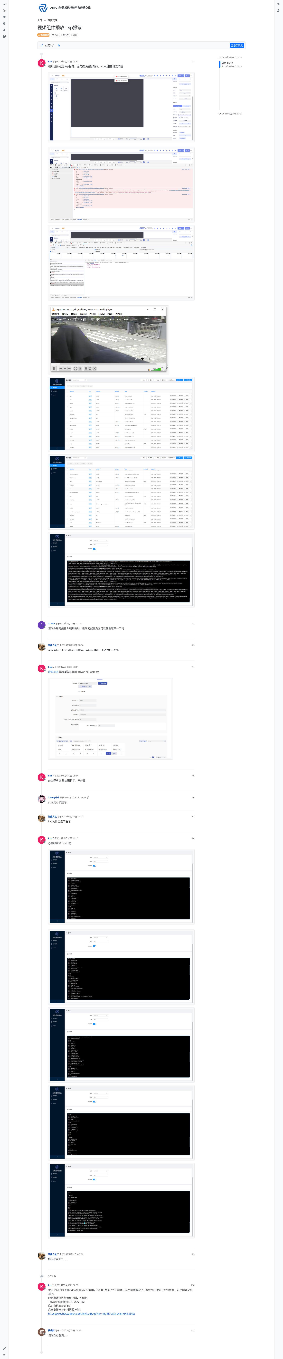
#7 (193, 816)
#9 (193, 1254)
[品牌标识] (43, 8)
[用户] (4, 30)
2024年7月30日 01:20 (67, 61)
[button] (4, 1348)
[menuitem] (279, 4)
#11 (193, 1330)
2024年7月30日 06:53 (75, 797)
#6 (193, 797)
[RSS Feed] (59, 45)
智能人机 (52, 645)
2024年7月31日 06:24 (72, 1254)
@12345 (53, 671)
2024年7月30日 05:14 (67, 667)
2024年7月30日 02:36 (73, 645)
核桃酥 (51, 1330)
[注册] (279, 10)
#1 (193, 61)
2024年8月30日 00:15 (67, 1285)
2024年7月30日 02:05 (71, 623)
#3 (193, 645)
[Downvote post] (192, 613)
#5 (193, 775)
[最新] (4, 10)
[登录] (279, 4)
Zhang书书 (53, 797)
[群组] (4, 36)
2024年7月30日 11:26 (67, 838)
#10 (193, 1285)
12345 (51, 623)
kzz (50, 61)
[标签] (4, 17)
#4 (193, 667)
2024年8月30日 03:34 (70, 1330)
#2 (193, 623)
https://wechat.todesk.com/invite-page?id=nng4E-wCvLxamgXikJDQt (91, 1313)
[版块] (4, 4)
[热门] (4, 23)
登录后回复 (237, 45)
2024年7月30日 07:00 (72, 816)
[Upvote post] (181, 613)
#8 (193, 838)
